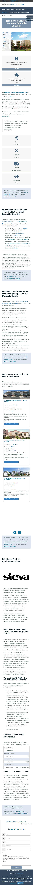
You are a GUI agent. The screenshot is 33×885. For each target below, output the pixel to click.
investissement (6, 221)
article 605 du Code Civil (13, 244)
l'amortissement (11, 239)
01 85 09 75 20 (14, 1)
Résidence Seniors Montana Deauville (15, 92)
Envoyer (16, 867)
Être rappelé (29, 18)
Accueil (4, 12)
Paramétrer (13, 883)
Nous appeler (29, 16)
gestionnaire (5, 116)
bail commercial (15, 109)
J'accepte (20, 883)
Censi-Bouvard (24, 239)
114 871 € (17, 405)
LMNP (14, 4)
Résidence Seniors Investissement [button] (13, 420)
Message (4, 852)
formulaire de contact (10, 197)
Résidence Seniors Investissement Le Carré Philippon (17, 401)
